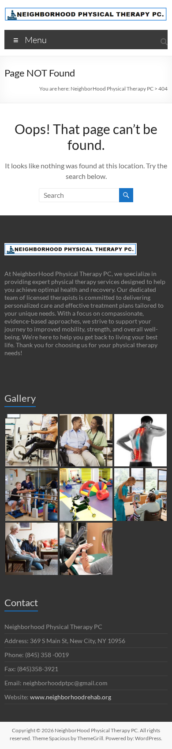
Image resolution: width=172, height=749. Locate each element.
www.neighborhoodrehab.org (70, 697)
